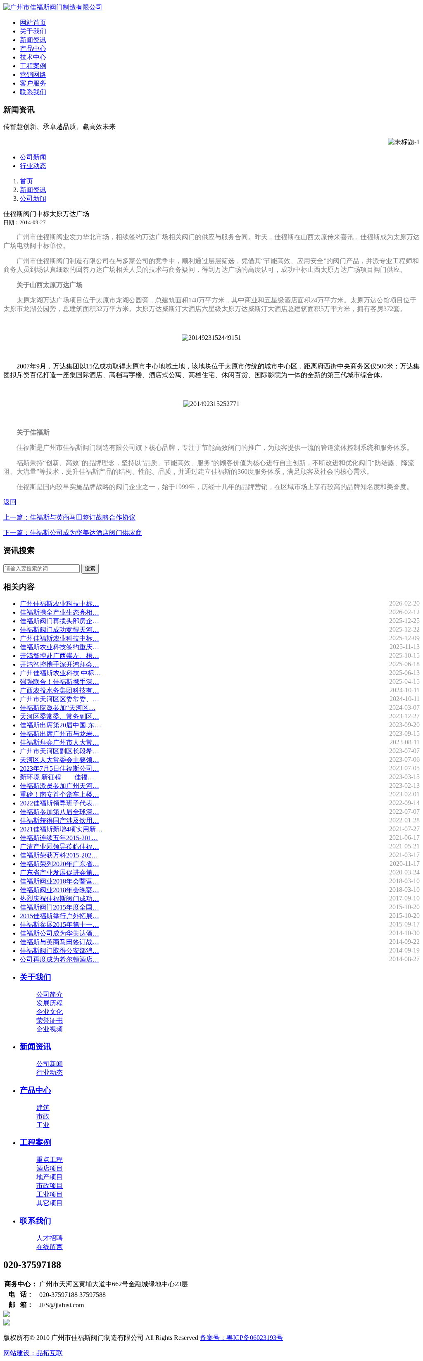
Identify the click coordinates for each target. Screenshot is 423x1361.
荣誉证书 (49, 1020)
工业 (43, 1124)
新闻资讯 (33, 39)
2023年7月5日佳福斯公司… (59, 768)
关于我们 (33, 31)
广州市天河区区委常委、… (59, 699)
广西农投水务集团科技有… (59, 690)
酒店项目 (49, 1168)
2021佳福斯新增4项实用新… (61, 829)
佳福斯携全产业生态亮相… (59, 612)
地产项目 (49, 1176)
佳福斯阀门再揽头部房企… (59, 621)
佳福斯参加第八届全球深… (59, 811)
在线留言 (49, 1246)
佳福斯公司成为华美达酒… (59, 933)
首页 (26, 181)
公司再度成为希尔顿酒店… (59, 959)
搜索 (90, 568)
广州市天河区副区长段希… (59, 751)
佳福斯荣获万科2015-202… (59, 855)
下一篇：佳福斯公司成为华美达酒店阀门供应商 (72, 532)
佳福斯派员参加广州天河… (59, 785)
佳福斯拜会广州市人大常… (59, 742)
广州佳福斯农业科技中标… (59, 603)
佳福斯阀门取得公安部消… (59, 950)
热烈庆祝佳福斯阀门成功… (59, 898)
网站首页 (33, 22)
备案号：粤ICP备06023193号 (241, 1337)
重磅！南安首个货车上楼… (59, 794)
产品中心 (33, 48)
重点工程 (49, 1159)
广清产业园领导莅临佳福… (59, 846)
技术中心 (33, 57)
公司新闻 (33, 157)
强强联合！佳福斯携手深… (59, 681)
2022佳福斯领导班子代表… (59, 803)
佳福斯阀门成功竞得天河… (59, 629)
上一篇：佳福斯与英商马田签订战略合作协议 (69, 517)
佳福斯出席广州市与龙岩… (59, 733)
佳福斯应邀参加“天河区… (57, 707)
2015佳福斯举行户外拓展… (59, 915)
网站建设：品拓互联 (33, 1352)
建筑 (43, 1107)
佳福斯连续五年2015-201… (59, 837)
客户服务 (33, 83)
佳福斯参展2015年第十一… (59, 924)
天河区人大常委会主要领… (59, 759)
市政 (43, 1116)
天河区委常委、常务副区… (59, 716)
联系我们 (33, 91)
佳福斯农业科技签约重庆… (59, 647)
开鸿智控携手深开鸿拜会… (59, 664)
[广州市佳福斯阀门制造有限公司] (52, 7)
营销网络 (33, 74)
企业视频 (49, 1029)
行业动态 (33, 165)
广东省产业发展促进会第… (59, 872)
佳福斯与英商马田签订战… (59, 941)
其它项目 (49, 1203)
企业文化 (49, 1011)
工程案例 (33, 65)
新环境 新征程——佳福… (57, 777)
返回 (10, 502)
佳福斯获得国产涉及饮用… (59, 820)
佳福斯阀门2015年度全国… (59, 907)
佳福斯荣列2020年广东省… (59, 863)
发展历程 (49, 1003)
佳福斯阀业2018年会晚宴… (59, 889)
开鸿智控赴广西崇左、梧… (59, 655)
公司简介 (49, 994)
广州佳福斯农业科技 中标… (60, 673)
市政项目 (49, 1185)
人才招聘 (49, 1238)
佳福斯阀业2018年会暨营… (59, 881)
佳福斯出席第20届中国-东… (60, 725)
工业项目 (49, 1194)
